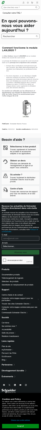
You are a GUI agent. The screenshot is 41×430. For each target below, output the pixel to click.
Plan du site (6, 346)
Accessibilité (6, 329)
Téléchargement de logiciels (12, 278)
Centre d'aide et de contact (12, 295)
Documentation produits (11, 275)
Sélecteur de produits (10, 281)
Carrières (5, 323)
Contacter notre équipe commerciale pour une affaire (19, 308)
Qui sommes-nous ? (9, 326)
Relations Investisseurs (10, 336)
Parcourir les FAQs (9, 353)
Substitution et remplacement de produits (17, 285)
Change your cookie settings (20, 420)
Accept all (20, 426)
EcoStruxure (6, 356)
